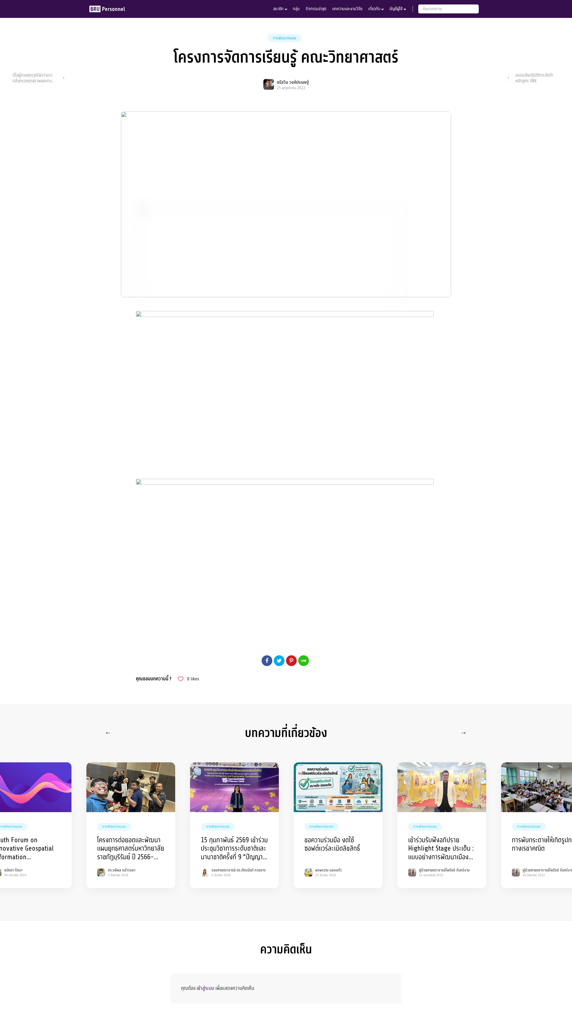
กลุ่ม (296, 9)
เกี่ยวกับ (374, 9)
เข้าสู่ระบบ (205, 988)
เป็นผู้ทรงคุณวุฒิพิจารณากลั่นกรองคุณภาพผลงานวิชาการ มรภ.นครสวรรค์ (32, 77)
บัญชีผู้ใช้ (395, 9)
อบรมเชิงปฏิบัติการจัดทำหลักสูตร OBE (534, 77)
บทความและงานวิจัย (347, 9)
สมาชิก (278, 9)
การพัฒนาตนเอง (284, 38)
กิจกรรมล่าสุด (316, 9)
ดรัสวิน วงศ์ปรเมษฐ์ (293, 82)
